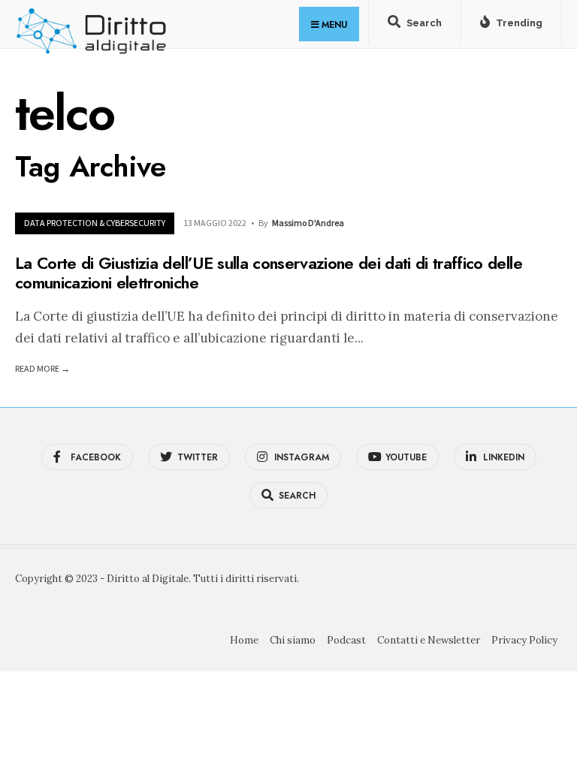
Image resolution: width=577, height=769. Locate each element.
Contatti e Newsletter (428, 640)
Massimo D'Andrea (308, 222)
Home (244, 640)
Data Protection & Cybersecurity (94, 222)
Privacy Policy (524, 640)
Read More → (42, 368)
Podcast (346, 640)
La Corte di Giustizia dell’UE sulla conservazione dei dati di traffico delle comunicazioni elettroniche (268, 272)
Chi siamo (293, 640)
